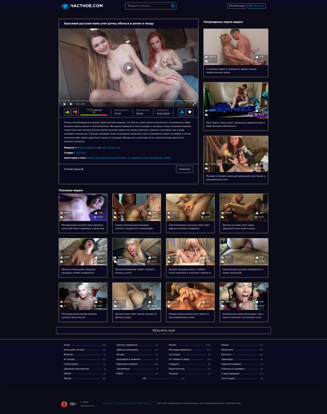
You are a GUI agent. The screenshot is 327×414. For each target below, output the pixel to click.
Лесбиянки (156, 158)
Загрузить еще (163, 330)
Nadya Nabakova (87, 148)
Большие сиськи (106, 158)
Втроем (121, 158)
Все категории (237, 6)
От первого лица (138, 158)
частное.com (87, 6)
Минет (91, 158)
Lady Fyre (80, 153)
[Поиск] (172, 6)
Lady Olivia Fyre (110, 148)
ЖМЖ (167, 158)
